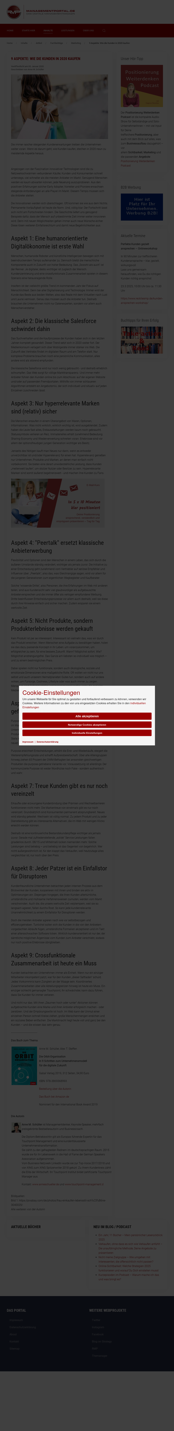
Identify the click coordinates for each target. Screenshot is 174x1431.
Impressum (27, 741)
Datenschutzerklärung (47, 741)
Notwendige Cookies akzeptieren (87, 724)
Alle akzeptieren (87, 716)
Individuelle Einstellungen (87, 732)
